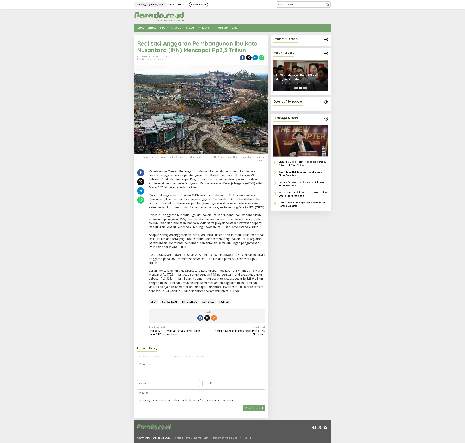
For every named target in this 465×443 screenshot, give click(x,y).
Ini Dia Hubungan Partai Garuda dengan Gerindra (298, 77)
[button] (327, 4)
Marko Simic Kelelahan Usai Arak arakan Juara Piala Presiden (303, 194)
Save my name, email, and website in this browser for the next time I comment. (187, 400)
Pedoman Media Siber (225, 437)
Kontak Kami (201, 437)
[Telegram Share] (255, 57)
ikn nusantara (189, 301)
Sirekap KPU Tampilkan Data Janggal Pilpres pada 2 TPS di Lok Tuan (175, 331)
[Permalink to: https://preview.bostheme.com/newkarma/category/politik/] (326, 53)
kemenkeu (208, 301)
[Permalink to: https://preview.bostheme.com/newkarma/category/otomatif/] (326, 39)
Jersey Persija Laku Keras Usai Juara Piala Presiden (301, 184)
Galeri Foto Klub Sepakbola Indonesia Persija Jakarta (302, 204)
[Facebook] (200, 318)
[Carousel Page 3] (305, 88)
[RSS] (214, 318)
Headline (141, 59)
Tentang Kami (182, 437)
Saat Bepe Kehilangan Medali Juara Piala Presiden (300, 173)
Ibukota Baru (169, 301)
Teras (149, 59)
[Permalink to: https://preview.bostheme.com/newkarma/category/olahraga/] (326, 119)
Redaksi (247, 437)
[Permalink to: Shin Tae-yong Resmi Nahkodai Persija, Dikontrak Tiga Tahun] (300, 141)
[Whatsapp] (261, 57)
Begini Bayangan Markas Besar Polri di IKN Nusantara (240, 331)
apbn (154, 301)
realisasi (224, 301)
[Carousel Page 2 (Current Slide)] (300, 88)
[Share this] (242, 57)
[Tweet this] (249, 57)
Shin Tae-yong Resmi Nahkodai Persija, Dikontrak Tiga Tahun (302, 163)
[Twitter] (207, 318)
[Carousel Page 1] (296, 88)
